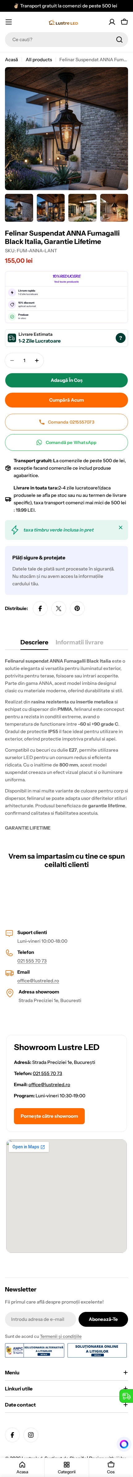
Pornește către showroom (49, 1116)
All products (39, 59)
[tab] (34, 644)
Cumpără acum (66, 400)
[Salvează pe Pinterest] (77, 608)
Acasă (11, 59)
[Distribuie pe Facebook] (40, 608)
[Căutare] (119, 39)
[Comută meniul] (8, 22)
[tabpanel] (66, 744)
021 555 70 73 (32, 961)
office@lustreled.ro (38, 981)
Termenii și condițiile (61, 1336)
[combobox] (66, 39)
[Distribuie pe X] (58, 608)
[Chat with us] (122, 1444)
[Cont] (112, 22)
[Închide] (121, 527)
